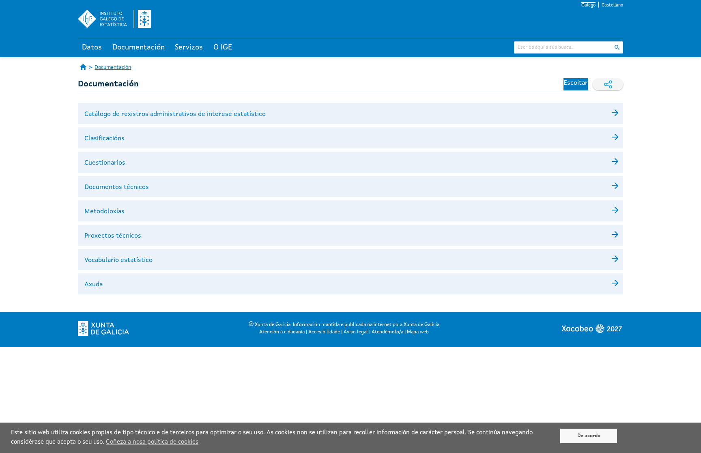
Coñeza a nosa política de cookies (152, 442)
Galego (588, 5)
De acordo (588, 436)
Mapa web (418, 332)
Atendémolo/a (387, 332)
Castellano (612, 5)
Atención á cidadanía (282, 332)
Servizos (189, 47)
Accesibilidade (324, 332)
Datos (92, 47)
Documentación (138, 47)
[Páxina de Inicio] (83, 67)
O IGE (222, 47)
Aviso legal (356, 332)
